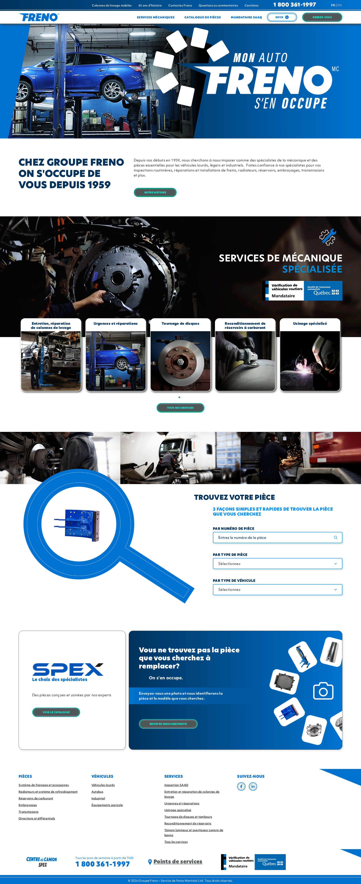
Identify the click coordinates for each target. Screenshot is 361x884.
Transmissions (28, 812)
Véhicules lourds (103, 785)
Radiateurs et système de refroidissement (48, 792)
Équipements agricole (107, 805)
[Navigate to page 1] (179, 397)
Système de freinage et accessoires (44, 785)
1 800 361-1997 (294, 5)
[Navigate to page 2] (182, 397)
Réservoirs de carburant (36, 798)
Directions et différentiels (37, 818)
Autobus (97, 792)
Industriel (98, 798)
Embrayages (28, 805)
